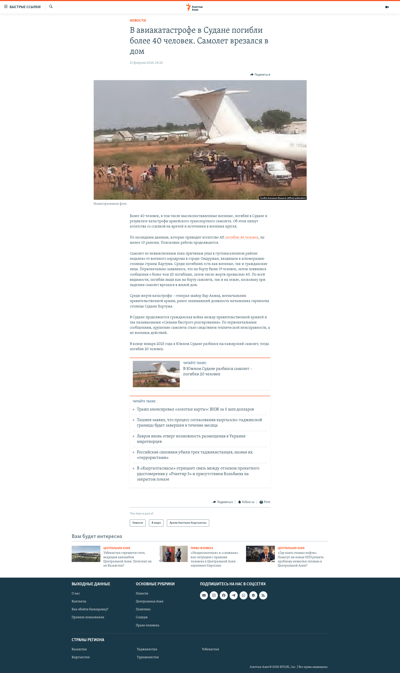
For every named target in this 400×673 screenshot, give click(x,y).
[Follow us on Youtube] (204, 595)
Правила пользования (88, 617)
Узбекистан (210, 649)
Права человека (202, 548)
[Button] (260, 74)
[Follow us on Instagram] (214, 595)
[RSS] (263, 595)
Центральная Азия (116, 548)
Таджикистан (147, 649)
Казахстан (79, 649)
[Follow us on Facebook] (224, 595)
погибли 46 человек (242, 238)
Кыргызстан (81, 657)
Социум (142, 617)
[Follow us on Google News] (253, 595)
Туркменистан (148, 657)
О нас (76, 593)
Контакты (79, 601)
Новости (138, 21)
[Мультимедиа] (387, 7)
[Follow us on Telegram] (234, 595)
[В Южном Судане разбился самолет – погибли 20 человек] (156, 374)
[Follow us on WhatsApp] (244, 595)
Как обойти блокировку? (90, 609)
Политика (143, 609)
